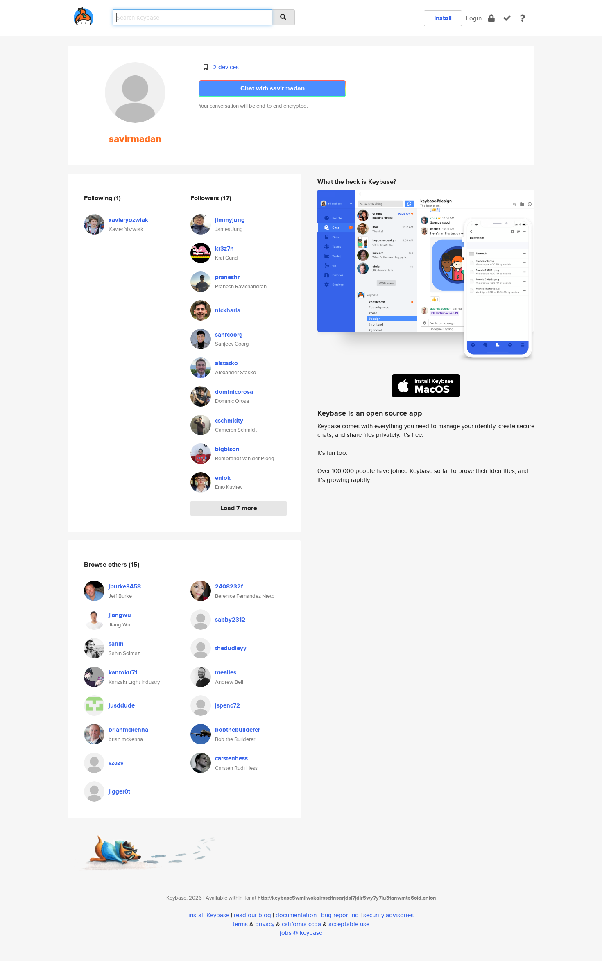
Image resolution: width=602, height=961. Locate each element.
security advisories (388, 915)
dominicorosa (234, 391)
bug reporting (340, 915)
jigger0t (119, 791)
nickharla (227, 310)
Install (443, 18)
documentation (296, 915)
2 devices (226, 67)
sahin (116, 643)
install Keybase (208, 915)
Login (474, 18)
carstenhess (231, 758)
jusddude (122, 705)
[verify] (507, 18)
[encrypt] (491, 18)
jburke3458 (125, 586)
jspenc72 (227, 705)
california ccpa (301, 924)
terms (240, 924)
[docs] (522, 18)
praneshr (227, 277)
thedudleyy (231, 648)
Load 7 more (238, 508)
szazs (116, 762)
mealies (225, 672)
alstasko (226, 363)
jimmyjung (230, 219)
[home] (83, 14)
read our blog (252, 915)
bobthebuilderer (237, 729)
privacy (264, 924)
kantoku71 (123, 672)
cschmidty (229, 420)
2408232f (229, 586)
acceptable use (348, 924)
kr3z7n (224, 248)
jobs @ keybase (301, 932)
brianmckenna (128, 729)
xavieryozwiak (128, 219)
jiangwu (120, 615)
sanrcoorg (229, 334)
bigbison (227, 449)
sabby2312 (230, 619)
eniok (223, 477)
